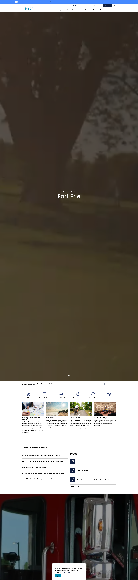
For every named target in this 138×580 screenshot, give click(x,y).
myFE (72, 6)
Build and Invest (99, 10)
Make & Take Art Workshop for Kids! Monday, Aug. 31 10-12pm (96, 480)
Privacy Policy (66, 572)
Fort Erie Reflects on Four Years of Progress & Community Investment (43, 473)
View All (24, 484)
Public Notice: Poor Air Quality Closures (34, 467)
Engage (76, 6)
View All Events (74, 486)
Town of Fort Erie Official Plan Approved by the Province (39, 479)
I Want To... (108, 6)
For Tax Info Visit (90, 2)
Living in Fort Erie (63, 10)
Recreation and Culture (81, 10)
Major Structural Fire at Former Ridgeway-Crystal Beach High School (43, 461)
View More (113, 384)
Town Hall (111, 10)
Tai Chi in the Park (82, 461)
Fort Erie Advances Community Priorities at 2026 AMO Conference (57, 384)
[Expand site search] (115, 6)
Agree (58, 576)
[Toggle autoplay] (104, 384)
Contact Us (99, 6)
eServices (67, 6)
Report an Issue (87, 6)
